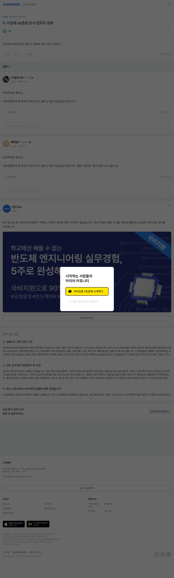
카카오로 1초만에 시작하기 (88, 291)
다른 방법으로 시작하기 (85, 301)
